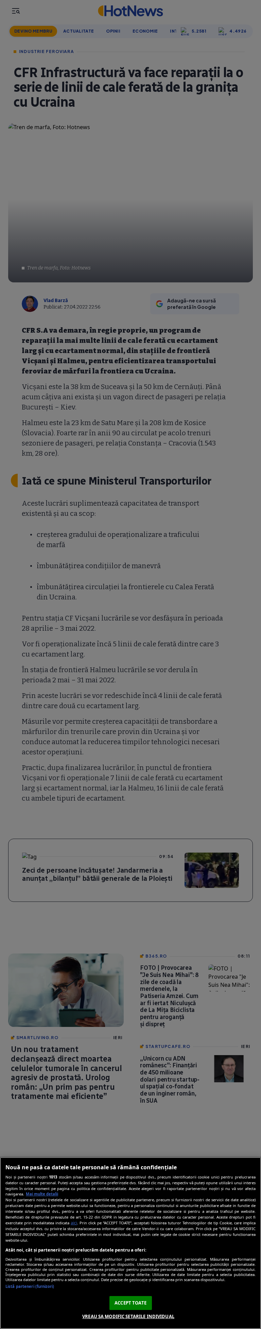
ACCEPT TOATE (130, 1303)
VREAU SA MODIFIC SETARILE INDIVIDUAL (128, 1316)
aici (74, 1223)
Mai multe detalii (42, 1193)
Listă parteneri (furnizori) (29, 1286)
